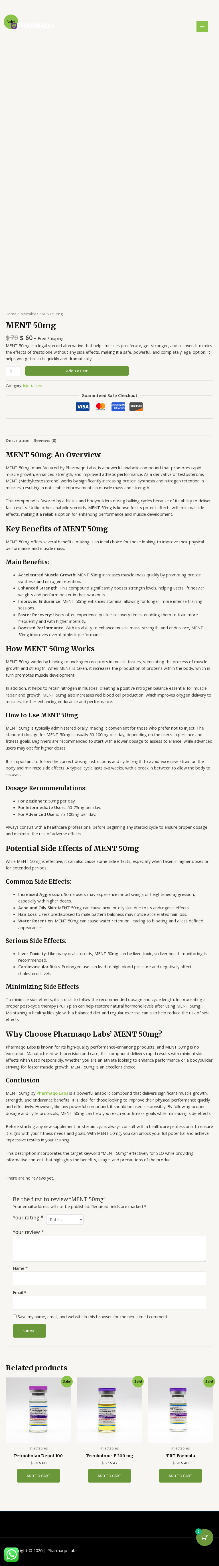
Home (11, 313)
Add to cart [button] (38, 1475)
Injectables (29, 313)
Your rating (28, 1217)
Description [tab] (17, 440)
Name (20, 1268)
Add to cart (77, 370)
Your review (28, 1232)
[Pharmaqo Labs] (32, 26)
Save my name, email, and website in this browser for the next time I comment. (93, 1316)
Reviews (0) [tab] (45, 440)
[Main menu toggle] (202, 26)
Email (19, 1292)
